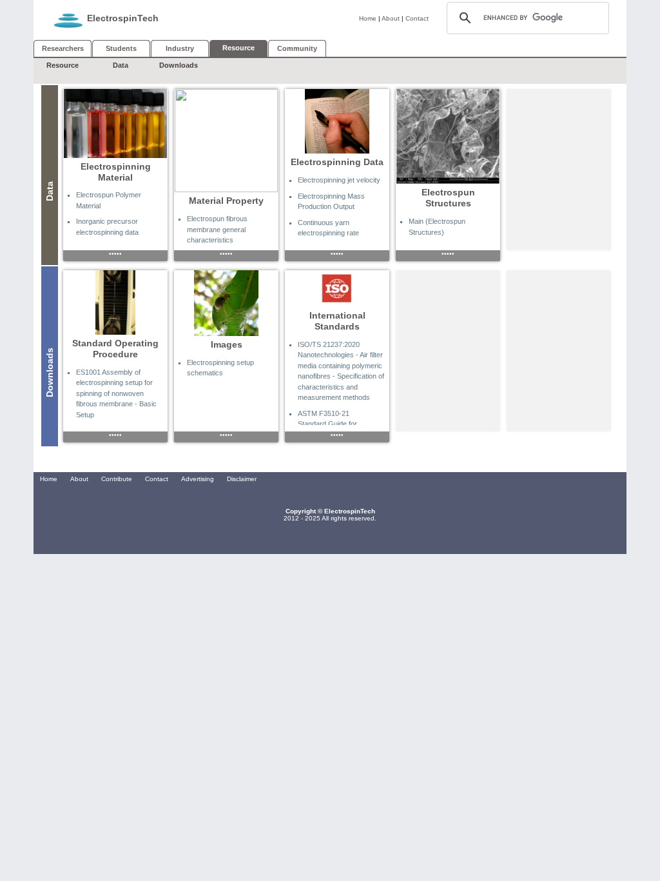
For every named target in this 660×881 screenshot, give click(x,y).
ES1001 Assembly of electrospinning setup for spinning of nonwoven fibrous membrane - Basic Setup (116, 393)
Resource (62, 65)
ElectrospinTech (123, 18)
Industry (180, 48)
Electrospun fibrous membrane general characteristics (217, 229)
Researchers (63, 48)
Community (297, 48)
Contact (417, 18)
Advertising (197, 478)
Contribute (116, 478)
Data (120, 65)
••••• (115, 253)
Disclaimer (242, 478)
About (391, 18)
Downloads (178, 65)
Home (367, 18)
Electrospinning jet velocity (339, 180)
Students (121, 48)
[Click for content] (115, 123)
